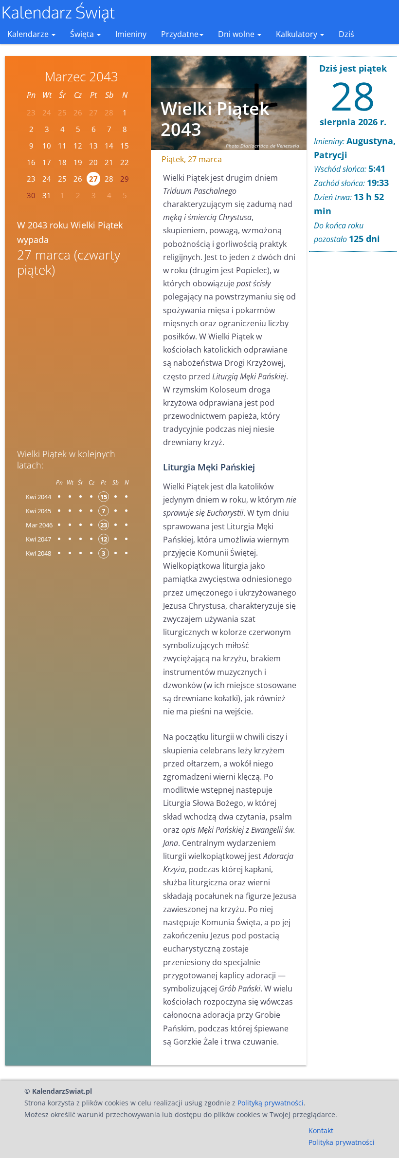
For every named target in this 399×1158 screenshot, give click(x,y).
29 (124, 179)
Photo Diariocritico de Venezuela (262, 145)
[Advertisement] (78, 359)
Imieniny (130, 34)
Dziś (346, 34)
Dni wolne (237, 34)
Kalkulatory (297, 34)
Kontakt (320, 1130)
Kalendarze (29, 34)
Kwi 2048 (38, 553)
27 (93, 179)
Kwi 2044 (38, 496)
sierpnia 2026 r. (353, 122)
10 (46, 145)
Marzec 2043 (81, 76)
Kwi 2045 (38, 510)
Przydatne (180, 34)
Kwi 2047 (38, 539)
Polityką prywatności (270, 1102)
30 (31, 195)
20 (93, 162)
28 (109, 179)
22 (124, 162)
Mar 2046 (39, 525)
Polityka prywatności (341, 1142)
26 (77, 179)
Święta (83, 34)
